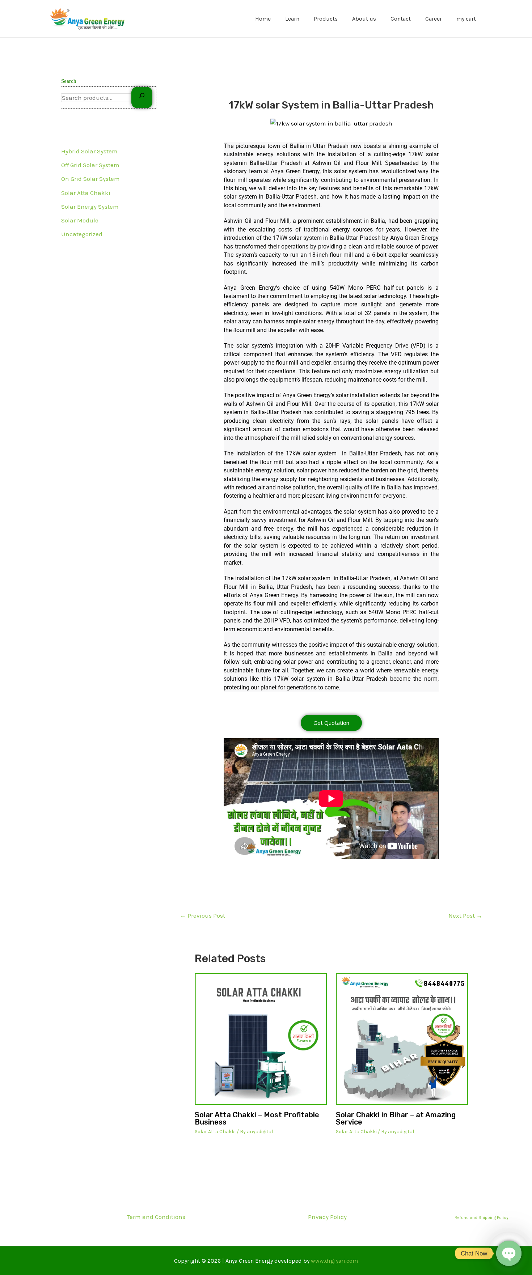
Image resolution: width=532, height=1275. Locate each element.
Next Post (465, 915)
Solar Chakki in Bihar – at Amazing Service (396, 1118)
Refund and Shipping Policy (481, 1217)
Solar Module (79, 220)
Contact (400, 18)
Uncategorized (81, 234)
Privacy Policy (327, 1216)
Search (68, 81)
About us (364, 18)
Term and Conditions (156, 1216)
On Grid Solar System (90, 178)
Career (433, 18)
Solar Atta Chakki (85, 192)
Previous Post (202, 915)
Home (263, 18)
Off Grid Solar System (90, 165)
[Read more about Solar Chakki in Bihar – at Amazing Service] (402, 1039)
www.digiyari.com (334, 1260)
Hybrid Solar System (89, 151)
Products (326, 18)
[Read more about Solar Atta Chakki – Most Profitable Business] (261, 1039)
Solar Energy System (90, 206)
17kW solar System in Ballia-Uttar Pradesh (331, 105)
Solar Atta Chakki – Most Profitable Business (257, 1118)
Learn (292, 18)
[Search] (141, 97)
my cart (466, 18)
